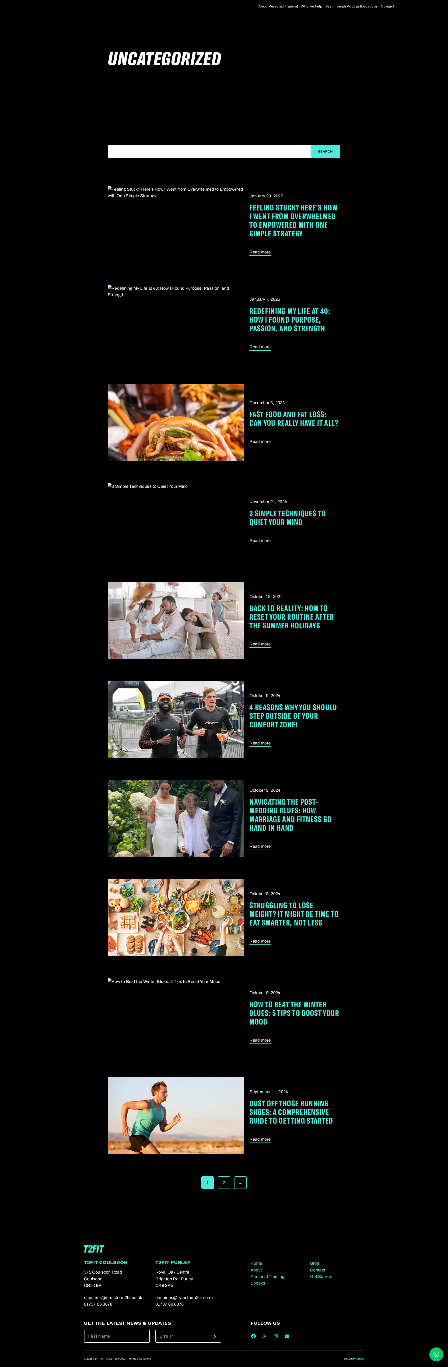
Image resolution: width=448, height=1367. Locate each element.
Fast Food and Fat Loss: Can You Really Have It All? (293, 418)
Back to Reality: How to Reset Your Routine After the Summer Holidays (291, 617)
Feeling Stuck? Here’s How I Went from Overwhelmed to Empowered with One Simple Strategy (293, 220)
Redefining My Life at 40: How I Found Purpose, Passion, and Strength (289, 319)
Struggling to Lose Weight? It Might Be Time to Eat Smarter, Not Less (294, 914)
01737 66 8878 (98, 1304)
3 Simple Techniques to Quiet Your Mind (287, 517)
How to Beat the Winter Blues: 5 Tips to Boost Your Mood (294, 1013)
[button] (436, 1354)
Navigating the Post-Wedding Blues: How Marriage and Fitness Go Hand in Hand (290, 814)
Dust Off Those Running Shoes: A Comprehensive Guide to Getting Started (291, 1112)
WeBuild (359, 1358)
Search (325, 151)
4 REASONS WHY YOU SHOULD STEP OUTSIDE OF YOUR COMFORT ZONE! (293, 716)
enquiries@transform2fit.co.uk (113, 1297)
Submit (214, 1336)
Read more (260, 252)
